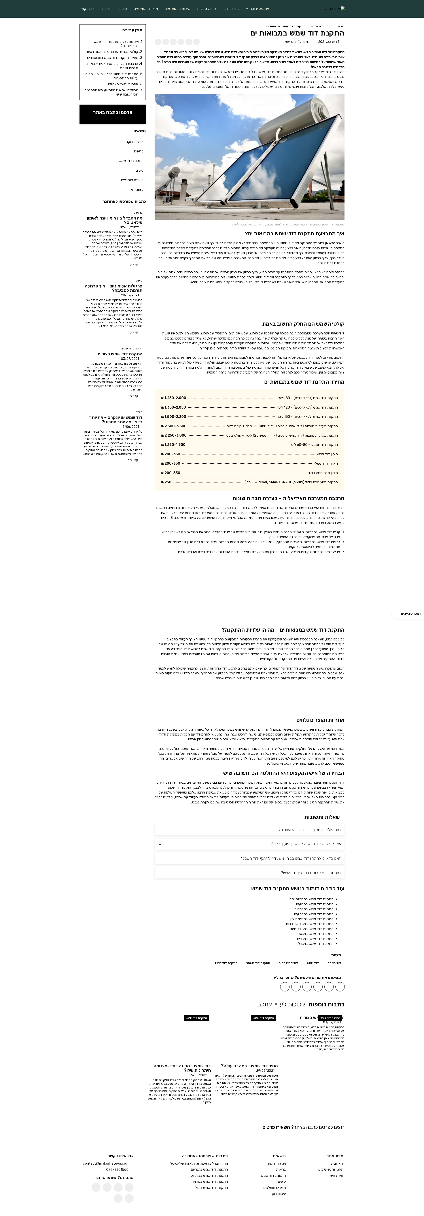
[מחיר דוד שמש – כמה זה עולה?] (245, 1037)
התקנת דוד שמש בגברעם (209, 1169)
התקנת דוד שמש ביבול (211, 1188)
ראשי (341, 26)
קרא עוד (133, 264)
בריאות (138, 212)
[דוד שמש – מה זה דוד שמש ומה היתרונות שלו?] (178, 1037)
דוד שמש (337, 333)
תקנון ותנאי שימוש (330, 1169)
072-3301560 (117, 1169)
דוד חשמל (334, 963)
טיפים (139, 280)
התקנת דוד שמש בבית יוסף (208, 1175)
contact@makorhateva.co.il (106, 1163)
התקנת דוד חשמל (258, 963)
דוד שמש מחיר (288, 963)
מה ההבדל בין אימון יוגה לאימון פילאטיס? (199, 1163)
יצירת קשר (336, 1175)
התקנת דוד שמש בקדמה (209, 1182)
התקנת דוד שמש (321, 26)
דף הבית (337, 1163)
